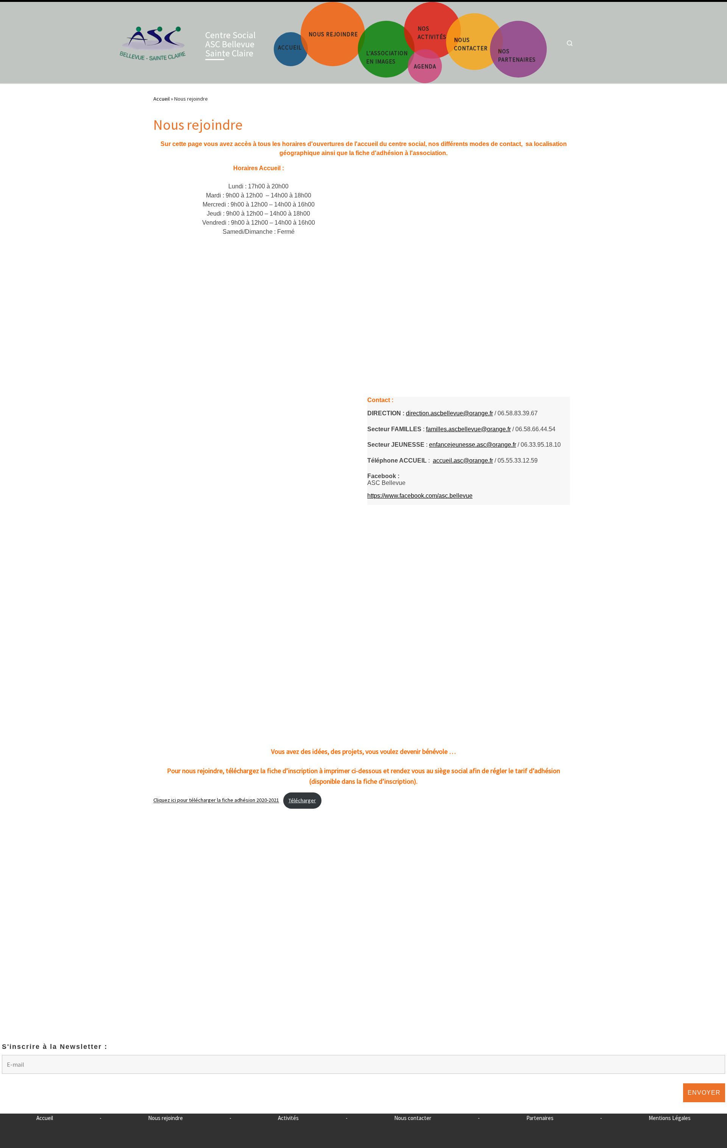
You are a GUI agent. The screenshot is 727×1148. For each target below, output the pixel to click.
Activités (288, 1118)
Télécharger (302, 800)
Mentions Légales (670, 1118)
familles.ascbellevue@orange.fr (468, 429)
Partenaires (540, 1118)
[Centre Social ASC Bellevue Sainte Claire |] (153, 41)
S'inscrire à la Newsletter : (55, 1046)
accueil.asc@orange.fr (463, 460)
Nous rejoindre (165, 1118)
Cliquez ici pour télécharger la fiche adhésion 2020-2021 (216, 800)
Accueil (161, 98)
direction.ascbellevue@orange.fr (449, 413)
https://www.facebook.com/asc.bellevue (420, 495)
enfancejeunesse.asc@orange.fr (472, 444)
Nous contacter (412, 1118)
